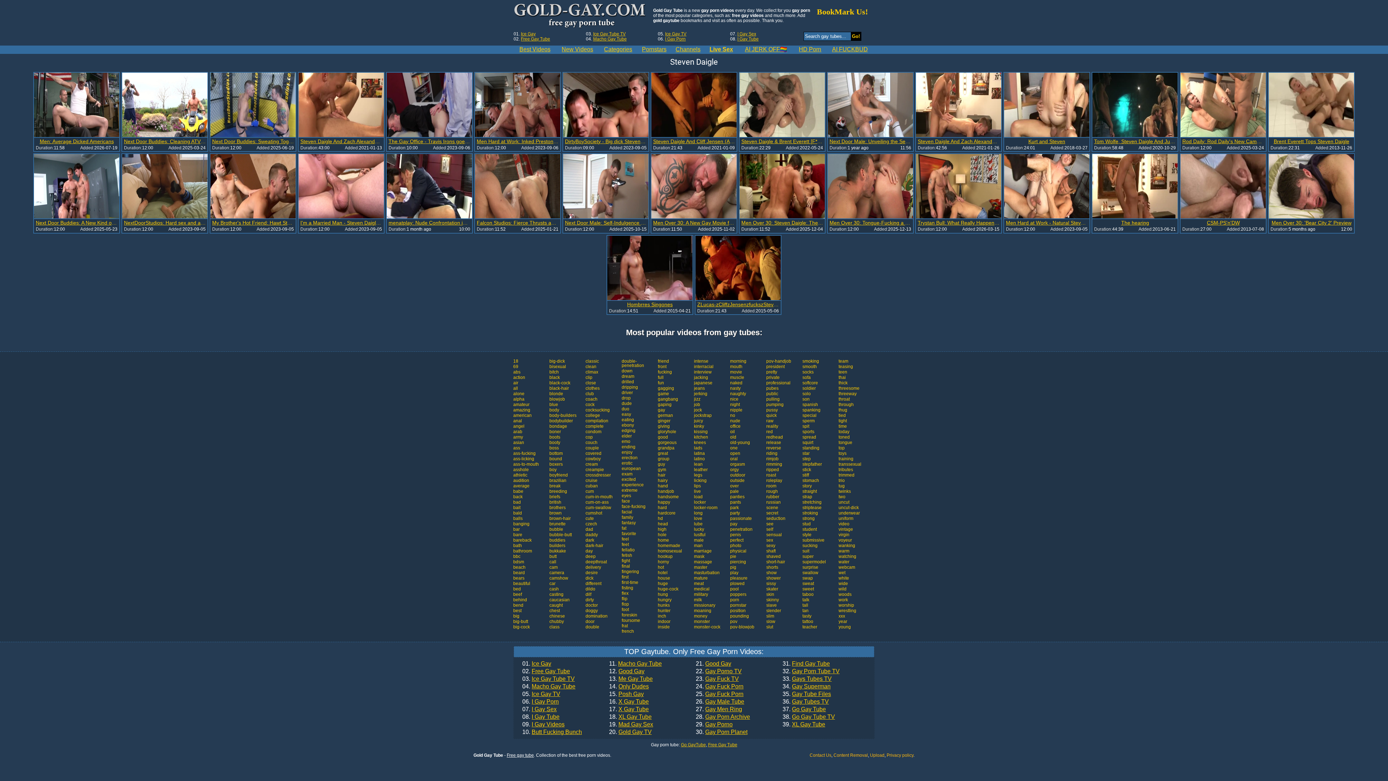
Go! (856, 36)
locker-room (705, 507)
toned (844, 437)
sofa (806, 377)
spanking (811, 410)
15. (626, 694)
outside (737, 480)
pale (734, 491)
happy (664, 502)
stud (806, 524)
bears (518, 578)
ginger (664, 421)
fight (626, 561)
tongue (845, 442)
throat (844, 399)
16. (629, 702)
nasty (735, 388)
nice (734, 399)
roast (771, 475)
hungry (665, 600)
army (518, 437)
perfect (737, 540)
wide (843, 583)
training (846, 459)
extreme (630, 490)
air (515, 383)
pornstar (738, 605)
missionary (704, 605)
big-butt (520, 621)
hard (662, 507)
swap (807, 578)
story (807, 486)
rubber (772, 497)
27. (719, 709)
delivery (593, 567)
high (662, 529)
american (522, 415)
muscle (737, 377)
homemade (669, 545)
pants (735, 502)
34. (807, 687)
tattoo (807, 621)
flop (625, 604)
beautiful (521, 583)
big (516, 616)
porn (734, 600)
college (593, 415)
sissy (771, 583)
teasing (846, 366)
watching (847, 556)
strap (807, 497)
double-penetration (633, 363)
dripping (630, 387)
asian (518, 442)
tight (843, 421)
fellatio (628, 550)
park (734, 507)
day (589, 551)
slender (773, 611)
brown (555, 513)
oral (734, 459)
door (590, 621)
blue (553, 404)
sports (808, 432)
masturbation (707, 573)
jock (698, 410)
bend (518, 605)
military (701, 594)
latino (699, 459)
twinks (845, 491)
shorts (772, 567)
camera (556, 573)
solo (806, 394)
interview (703, 372)
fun (661, 383)
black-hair (559, 388)
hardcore (667, 513)
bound (555, 459)
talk (805, 600)
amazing (521, 410)
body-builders (563, 415)
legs (698, 475)
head (663, 524)
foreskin (629, 615)
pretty (771, 372)
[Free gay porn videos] (581, 16)
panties (737, 497)
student (809, 529)
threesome (849, 388)
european (631, 468)
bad (517, 502)
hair (661, 475)
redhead (774, 437)
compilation (597, 421)
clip (589, 377)
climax (592, 372)
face (626, 501)
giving (664, 426)
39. (804, 724)
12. (626, 671)
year (843, 621)
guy (661, 464)
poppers (738, 594)
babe (518, 491)
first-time (630, 582)
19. (631, 724)
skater (772, 589)
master (700, 567)
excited (629, 479)
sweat (808, 583)
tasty (806, 616)
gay (661, 410)
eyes (626, 496)
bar (516, 529)
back (518, 497)
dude (627, 403)
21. (713, 664)
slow (770, 621)
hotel (663, 573)
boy (553, 470)
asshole (521, 470)
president (775, 366)
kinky (699, 426)
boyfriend (558, 475)
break (555, 486)
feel (625, 539)
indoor (664, 621)
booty (554, 442)
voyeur (845, 540)
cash (554, 589)
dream (628, 376)
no (732, 415)
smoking (810, 361)
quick (771, 415)
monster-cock (707, 627)
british (555, 502)
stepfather (812, 464)
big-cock (521, 627)
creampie (595, 470)
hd (660, 518)
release (773, 442)
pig (733, 567)
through (846, 404)
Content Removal (851, 755)
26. (720, 702)
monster (702, 621)
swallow (810, 573)
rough (772, 491)
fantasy (629, 523)
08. (541, 717)
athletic (520, 475)
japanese (703, 383)
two (842, 497)
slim (770, 616)
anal (517, 421)
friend (663, 361)
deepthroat (596, 562)
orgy (734, 470)
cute (590, 518)
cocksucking (598, 410)
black (554, 377)
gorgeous (667, 442)
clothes (593, 388)
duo (625, 409)
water (844, 562)
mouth (736, 366)
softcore (810, 383)
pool (734, 589)
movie (736, 372)
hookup (665, 556)
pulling (773, 399)
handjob (666, 491)
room (771, 486)
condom (593, 432)
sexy (770, 545)
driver (627, 392)
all (515, 388)
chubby (556, 621)
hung (663, 594)
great (663, 453)
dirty (590, 600)
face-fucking (634, 506)
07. (539, 709)
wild (843, 589)
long (698, 513)
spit (805, 426)
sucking (810, 545)
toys (843, 453)
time (843, 426)
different (593, 583)
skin (770, 594)
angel (518, 426)
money (700, 616)
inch (662, 616)
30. (721, 732)
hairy (663, 480)
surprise (810, 567)
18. (630, 717)
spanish (810, 404)
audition (521, 480)
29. (714, 724)
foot (625, 609)
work (843, 600)
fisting (627, 588)
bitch (554, 372)
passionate (741, 518)
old (733, 437)
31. (806, 664)
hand (663, 486)
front (662, 366)
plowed (737, 583)
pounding (739, 616)
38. (809, 717)
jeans (699, 388)
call (552, 562)
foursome (631, 620)
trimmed (846, 475)
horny (663, 562)
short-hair (775, 562)
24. (720, 687)
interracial (704, 366)
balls (518, 518)
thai (842, 377)
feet (625, 544)
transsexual (850, 464)
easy (626, 414)
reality (772, 426)
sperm (808, 421)
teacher (809, 627)
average (521, 486)
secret (772, 513)
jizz (697, 399)
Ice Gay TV (675, 34)
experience (633, 485)
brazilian (557, 480)
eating (628, 420)
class (554, 627)
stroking (810, 513)
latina (699, 453)
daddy (592, 535)
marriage (703, 551)
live (697, 491)
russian (773, 502)
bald (517, 513)
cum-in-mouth (599, 497)
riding (771, 453)
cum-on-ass (597, 502)
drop (626, 398)
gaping (665, 404)
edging (628, 430)
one (734, 448)
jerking (700, 394)
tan (805, 611)
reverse (773, 448)
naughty (738, 394)
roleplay (774, 480)
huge (663, 583)
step (806, 459)
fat (624, 528)
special (809, 415)
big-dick (557, 361)
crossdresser (598, 475)
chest (554, 611)
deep (591, 556)
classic (592, 361)
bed (517, 589)
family (627, 517)
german (665, 415)
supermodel (814, 562)
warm (844, 551)
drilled (628, 382)
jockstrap (703, 415)
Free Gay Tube (535, 39)
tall (805, 605)
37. (804, 709)
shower (773, 578)
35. (807, 694)
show (771, 573)
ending (628, 447)
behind (520, 600)
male (699, 540)
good (663, 437)
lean (698, 464)
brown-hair (560, 518)
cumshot (594, 513)
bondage (558, 426)
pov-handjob (778, 361)
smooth (809, 366)
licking (700, 480)
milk (698, 600)
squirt (807, 442)
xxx (842, 616)
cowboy (593, 459)
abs (516, 372)
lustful (700, 535)
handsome (668, 497)
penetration (741, 529)
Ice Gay (528, 34)
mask (699, 556)
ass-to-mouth (526, 464)
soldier (809, 388)
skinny (772, 600)
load (698, 497)
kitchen (701, 437)
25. (720, 694)
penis (735, 535)
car (552, 583)
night (735, 404)
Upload (877, 755)
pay (733, 524)
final (626, 566)
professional (778, 383)
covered (593, 453)
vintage (846, 529)
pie (733, 556)
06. (540, 702)
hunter (664, 611)
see (770, 524)
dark (590, 540)
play (734, 573)
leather (701, 470)
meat (699, 583)
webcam (847, 567)
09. (543, 724)
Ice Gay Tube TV (609, 34)
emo (626, 441)
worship (846, 605)
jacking (701, 377)
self (769, 529)
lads (698, 448)
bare (517, 535)
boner (555, 432)
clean (591, 366)
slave (771, 605)
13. (631, 679)
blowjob (557, 399)
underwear (849, 513)
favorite (629, 534)
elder (627, 436)
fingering (630, 571)
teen (843, 372)
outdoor (737, 475)
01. (536, 664)
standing (810, 448)
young (845, 627)
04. (548, 687)
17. (629, 709)
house (664, 578)
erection (630, 458)
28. (723, 717)
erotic (627, 463)
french (628, 631)
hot (661, 567)
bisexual (557, 366)
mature (701, 578)
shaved (773, 556)
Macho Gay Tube (610, 39)
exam (627, 474)
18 (515, 361)
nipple (736, 410)
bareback (522, 540)
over (734, 486)
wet (842, 573)
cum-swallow (598, 507)
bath (517, 545)
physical (738, 551)
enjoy (627, 452)
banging (521, 524)
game (663, 394)
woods (845, 594)
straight (809, 491)
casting (556, 594)
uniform (846, 518)
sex (769, 540)
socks (808, 372)
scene (772, 507)
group (663, 459)
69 (515, 366)
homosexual (670, 551)
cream (592, 464)
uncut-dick (849, 507)
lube (698, 524)
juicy (698, 421)
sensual (774, 535)
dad (589, 529)
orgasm (737, 464)
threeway (848, 394)
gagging (666, 388)
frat (625, 626)
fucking (665, 372)
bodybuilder (561, 421)
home (663, 540)
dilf (588, 594)
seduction (775, 518)
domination (597, 616)
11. (635, 664)
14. (629, 687)
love (698, 518)
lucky (699, 529)
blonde (556, 394)
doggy (592, 611)
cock (590, 404)
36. (806, 702)
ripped (772, 470)
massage (703, 562)
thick (843, 383)
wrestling (847, 611)
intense (701, 361)
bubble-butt (560, 535)
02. (546, 671)
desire (592, 573)
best (517, 611)
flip (624, 599)
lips (697, 486)
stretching (812, 502)
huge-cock (668, 589)
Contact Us (820, 755)
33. (807, 679)
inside (664, 627)
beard (519, 573)
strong (808, 518)
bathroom (522, 551)
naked (736, 383)
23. (717, 679)
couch (591, 442)
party (735, 513)
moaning (702, 611)
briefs (554, 497)
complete (595, 426)
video (844, 524)
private (773, 377)
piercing (738, 562)
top (842, 448)
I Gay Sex (746, 34)
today (844, 432)
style (806, 535)
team (843, 361)
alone (518, 394)
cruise (591, 480)
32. (811, 671)
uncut (844, 502)
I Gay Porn (675, 39)
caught (556, 605)
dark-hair (594, 545)
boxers (556, 464)
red (769, 432)
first (625, 577)
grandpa (666, 448)
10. (552, 732)
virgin (844, 535)
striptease (812, 507)
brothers (557, 507)
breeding (558, 491)
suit (805, 551)
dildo (590, 589)
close (591, 383)
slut (769, 627)
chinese (557, 616)
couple (592, 448)
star (806, 453)
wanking (847, 545)
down (627, 371)
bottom (556, 453)
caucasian (559, 600)
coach (591, 399)
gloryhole (667, 432)
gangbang (668, 399)
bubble (556, 529)
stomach (810, 480)
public (772, 394)
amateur (521, 404)
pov (733, 621)
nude (735, 421)
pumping (775, 404)
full (661, 377)
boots (554, 437)
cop (589, 437)
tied (842, 415)
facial (627, 512)
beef (517, 594)
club (590, 394)
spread (809, 437)
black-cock (559, 383)
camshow (558, 578)
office (735, 426)
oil (732, 432)
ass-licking (523, 459)
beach (519, 567)
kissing (701, 432)
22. (719, 671)
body (554, 410)
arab (517, 432)
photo (735, 545)
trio (842, 480)
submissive (813, 540)
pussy (772, 410)
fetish (627, 555)
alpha (518, 399)
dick (590, 578)
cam (553, 567)
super (808, 556)
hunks (664, 605)
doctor (592, 605)
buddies (557, 540)
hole (662, 535)
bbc (516, 556)
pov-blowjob (742, 627)
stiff (805, 475)
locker (700, 502)
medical (702, 589)
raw (770, 421)
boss (554, 448)
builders (557, 545)
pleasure (738, 578)
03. (548, 679)
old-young (740, 442)
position (738, 611)
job (697, 404)
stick (806, 470)
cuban (592, 486)
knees (700, 442)
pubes (772, 388)
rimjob (772, 459)
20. (630, 732)
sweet (808, 589)
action (519, 377)
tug (842, 486)
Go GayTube (693, 744)
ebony (628, 425)
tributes (846, 470)
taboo (808, 594)
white (844, 578)
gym (662, 470)
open (735, 453)
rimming (774, 464)
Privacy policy (900, 755)
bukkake (557, 551)
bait (516, 507)
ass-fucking (524, 453)
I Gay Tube (748, 39)
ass (516, 448)
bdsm (518, 562)
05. (541, 694)
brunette (557, 524)
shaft (771, 551)
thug (843, 410)
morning (738, 361)
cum (590, 491)
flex (625, 593)
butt (553, 556)
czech (591, 524)
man (698, 545)
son (806, 399)
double (592, 627)
